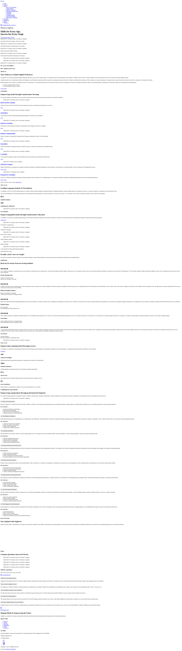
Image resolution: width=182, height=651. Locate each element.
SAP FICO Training (10, 16)
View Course (3, 169)
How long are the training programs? (8, 596)
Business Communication (12, 11)
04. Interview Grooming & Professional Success (11, 445)
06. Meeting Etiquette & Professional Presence (10, 474)
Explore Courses (10, 37)
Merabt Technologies (11, 649)
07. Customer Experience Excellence (8, 489)
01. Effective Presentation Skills (7, 401)
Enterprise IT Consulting (11, 17)
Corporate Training (10, 15)
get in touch (13, 25)
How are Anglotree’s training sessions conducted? (11, 590)
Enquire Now (18, 182)
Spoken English (9, 8)
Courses (5, 6)
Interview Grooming (10, 10)
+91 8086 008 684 (6, 25)
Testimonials (6, 20)
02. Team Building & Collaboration (8, 416)
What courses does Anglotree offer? (8, 578)
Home (4, 3)
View (2, 107)
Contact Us (5, 22)
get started (3, 351)
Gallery (5, 21)
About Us (5, 4)
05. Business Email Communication (8, 460)
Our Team (5, 18)
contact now (3, 220)
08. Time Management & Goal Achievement (10, 504)
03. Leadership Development (7, 430)
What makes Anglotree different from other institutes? (12, 602)
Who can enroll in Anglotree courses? (8, 584)
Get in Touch (3, 37)
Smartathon (8, 12)
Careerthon (8, 13)
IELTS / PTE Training (11, 7)
